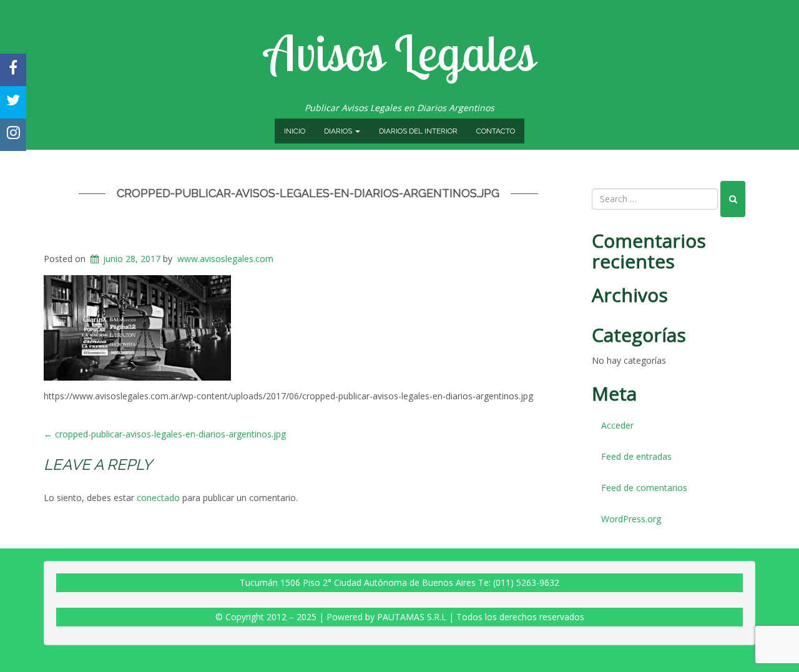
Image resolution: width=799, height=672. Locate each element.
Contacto (495, 131)
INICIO (294, 131)
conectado (158, 498)
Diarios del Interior (418, 131)
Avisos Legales (399, 53)
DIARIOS (339, 131)
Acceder (617, 425)
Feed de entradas (636, 456)
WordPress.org (631, 519)
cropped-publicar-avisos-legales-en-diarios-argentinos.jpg (308, 193)
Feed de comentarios (644, 488)
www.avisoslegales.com (225, 259)
